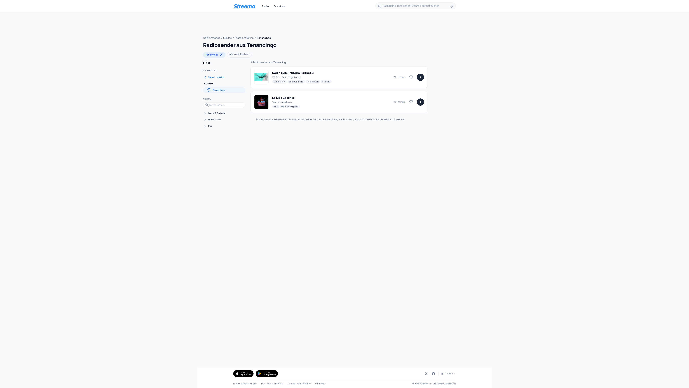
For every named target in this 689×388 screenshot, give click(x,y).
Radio (265, 6)
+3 (327, 81)
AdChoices (320, 383)
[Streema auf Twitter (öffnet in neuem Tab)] (426, 374)
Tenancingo (214, 54)
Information (313, 81)
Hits (276, 106)
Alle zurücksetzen (239, 54)
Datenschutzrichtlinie (272, 383)
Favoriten (279, 6)
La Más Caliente (283, 98)
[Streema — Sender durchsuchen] (244, 6)
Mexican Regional (290, 106)
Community (280, 81)
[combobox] (415, 6)
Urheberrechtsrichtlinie (299, 383)
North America (211, 38)
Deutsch (448, 373)
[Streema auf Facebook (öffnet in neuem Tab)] (433, 374)
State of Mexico (244, 38)
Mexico (227, 38)
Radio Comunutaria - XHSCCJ (293, 73)
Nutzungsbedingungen (245, 383)
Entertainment (297, 81)
